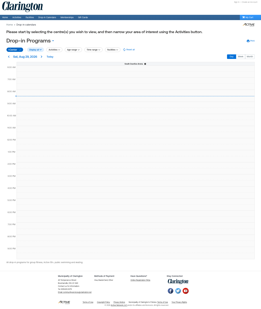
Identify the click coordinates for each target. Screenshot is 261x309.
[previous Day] (8, 57)
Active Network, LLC (119, 305)
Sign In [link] (237, 2)
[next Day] (41, 57)
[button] (251, 40)
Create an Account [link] (249, 2)
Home (9, 24)
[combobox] (31, 41)
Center (12, 49)
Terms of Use (162, 302)
